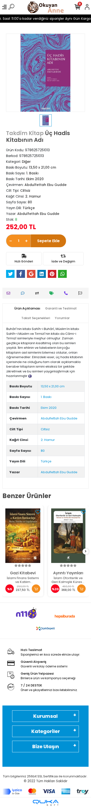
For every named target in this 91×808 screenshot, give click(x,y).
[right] (86, 551)
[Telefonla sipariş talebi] (67, 293)
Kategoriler (45, 731)
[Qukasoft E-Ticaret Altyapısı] (45, 803)
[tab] (27, 308)
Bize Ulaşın (45, 746)
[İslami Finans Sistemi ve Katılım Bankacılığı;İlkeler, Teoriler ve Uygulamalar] (22, 535)
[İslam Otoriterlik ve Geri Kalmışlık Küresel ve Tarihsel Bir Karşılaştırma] (68, 535)
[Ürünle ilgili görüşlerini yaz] (24, 293)
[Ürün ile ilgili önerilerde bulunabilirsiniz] (81, 293)
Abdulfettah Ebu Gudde (59, 418)
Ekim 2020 (49, 407)
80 (43, 450)
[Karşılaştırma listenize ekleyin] (38, 293)
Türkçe (46, 461)
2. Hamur (48, 440)
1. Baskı (46, 397)
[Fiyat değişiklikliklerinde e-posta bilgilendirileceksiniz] (53, 293)
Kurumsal (45, 716)
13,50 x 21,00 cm (53, 386)
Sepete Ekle (48, 241)
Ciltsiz (45, 429)
